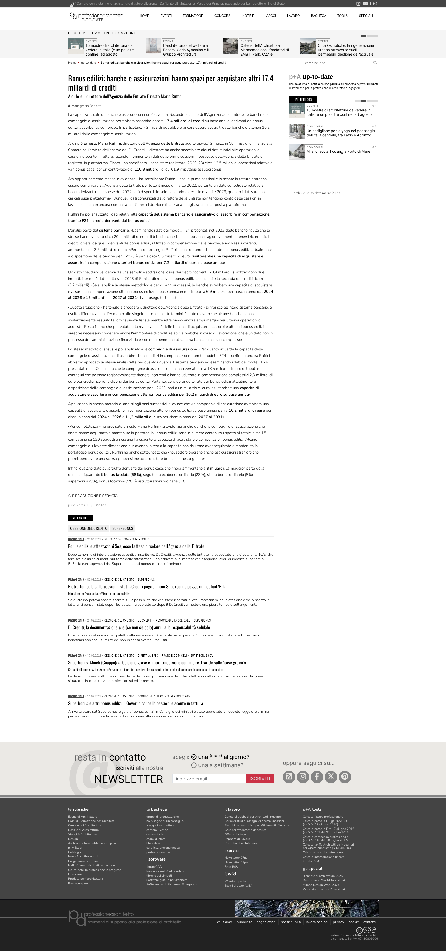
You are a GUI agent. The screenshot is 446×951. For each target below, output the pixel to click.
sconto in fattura (151, 696)
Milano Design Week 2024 (321, 885)
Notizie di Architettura (83, 830)
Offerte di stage (235, 834)
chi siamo (224, 921)
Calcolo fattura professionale (323, 817)
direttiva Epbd (148, 655)
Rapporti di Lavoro (237, 839)
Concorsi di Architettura (84, 825)
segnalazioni (266, 921)
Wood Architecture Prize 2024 (324, 889)
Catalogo (74, 852)
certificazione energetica (163, 848)
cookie (354, 921)
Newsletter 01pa (236, 862)
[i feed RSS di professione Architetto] (289, 777)
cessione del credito (88, 528)
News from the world (83, 856)
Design (73, 839)
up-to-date (91, 20)
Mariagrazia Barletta (86, 106)
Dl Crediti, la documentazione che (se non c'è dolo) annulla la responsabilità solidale (139, 627)
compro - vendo (157, 830)
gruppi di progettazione (162, 817)
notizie (248, 16)
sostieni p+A (291, 921)
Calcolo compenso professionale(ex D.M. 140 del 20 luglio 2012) (325, 838)
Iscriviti (260, 778)
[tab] (363, 36)
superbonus (122, 528)
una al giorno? (223, 756)
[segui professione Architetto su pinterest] (345, 777)
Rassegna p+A (78, 883)
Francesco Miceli (174, 655)
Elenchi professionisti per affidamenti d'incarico (257, 825)
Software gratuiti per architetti (166, 880)
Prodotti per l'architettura (85, 879)
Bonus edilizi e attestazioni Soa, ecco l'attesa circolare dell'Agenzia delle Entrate (136, 546)
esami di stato (155, 839)
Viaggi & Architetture (82, 834)
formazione (193, 16)
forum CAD (154, 867)
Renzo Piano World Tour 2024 (324, 880)
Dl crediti (145, 620)
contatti (369, 921)
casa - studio (155, 834)
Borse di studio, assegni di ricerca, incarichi (254, 821)
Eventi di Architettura (82, 817)
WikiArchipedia (235, 881)
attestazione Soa (116, 539)
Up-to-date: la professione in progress (94, 870)
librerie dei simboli (159, 875)
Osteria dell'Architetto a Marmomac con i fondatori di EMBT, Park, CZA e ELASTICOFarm (265, 51)
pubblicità (244, 921)
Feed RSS (231, 867)
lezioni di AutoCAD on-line (165, 871)
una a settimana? (220, 765)
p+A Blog (75, 848)
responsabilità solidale (173, 620)
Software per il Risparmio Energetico (171, 884)
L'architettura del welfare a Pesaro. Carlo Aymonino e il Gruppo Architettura (186, 49)
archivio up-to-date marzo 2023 (317, 193)
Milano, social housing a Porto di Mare (338, 151)
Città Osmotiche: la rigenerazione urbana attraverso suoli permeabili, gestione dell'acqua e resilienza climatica (346, 51)
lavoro (293, 16)
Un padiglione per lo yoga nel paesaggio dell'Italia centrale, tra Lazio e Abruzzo (341, 132)
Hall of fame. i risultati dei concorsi (92, 865)
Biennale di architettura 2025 (323, 876)
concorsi (222, 16)
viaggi (271, 16)
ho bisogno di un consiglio (165, 821)
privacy (338, 921)
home (144, 16)
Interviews (75, 874)
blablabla (153, 843)
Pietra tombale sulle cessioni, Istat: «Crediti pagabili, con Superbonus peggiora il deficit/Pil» (147, 586)
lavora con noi (317, 921)
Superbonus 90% (201, 655)
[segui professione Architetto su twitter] (331, 777)
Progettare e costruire (83, 861)
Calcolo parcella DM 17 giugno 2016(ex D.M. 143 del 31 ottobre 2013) (328, 830)
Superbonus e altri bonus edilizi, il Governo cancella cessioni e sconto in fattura (135, 703)
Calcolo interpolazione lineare (323, 857)
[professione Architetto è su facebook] (317, 777)
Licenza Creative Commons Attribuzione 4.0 (346, 935)
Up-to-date (76, 539)
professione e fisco (159, 852)
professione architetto (96, 15)
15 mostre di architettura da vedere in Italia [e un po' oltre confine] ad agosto (110, 49)
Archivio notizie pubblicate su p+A (92, 843)
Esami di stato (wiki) (238, 886)
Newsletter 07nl (236, 858)
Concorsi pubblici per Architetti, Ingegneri (253, 817)
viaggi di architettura (160, 825)
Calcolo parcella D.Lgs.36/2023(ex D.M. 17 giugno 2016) (325, 822)
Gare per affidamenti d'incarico (246, 830)
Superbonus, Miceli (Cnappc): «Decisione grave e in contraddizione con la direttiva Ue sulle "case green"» (157, 662)
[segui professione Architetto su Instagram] (303, 777)
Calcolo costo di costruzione (323, 852)
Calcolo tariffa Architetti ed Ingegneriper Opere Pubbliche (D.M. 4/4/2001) (328, 846)
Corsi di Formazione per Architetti (91, 821)
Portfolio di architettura (241, 843)
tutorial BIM (311, 861)
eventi (166, 16)
